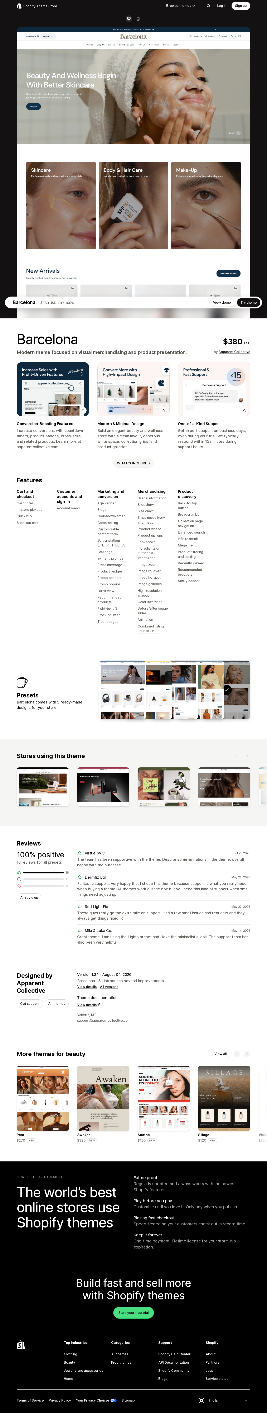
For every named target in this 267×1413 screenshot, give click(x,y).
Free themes (121, 1362)
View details (87, 987)
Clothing (70, 1354)
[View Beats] (122, 690)
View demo (222, 302)
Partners (212, 1362)
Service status (217, 1379)
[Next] (247, 756)
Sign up (241, 6)
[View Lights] (148, 690)
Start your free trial (133, 1313)
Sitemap (128, 1400)
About (210, 1354)
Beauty (69, 1362)
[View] (43, 787)
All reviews (29, 897)
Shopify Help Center (174, 1354)
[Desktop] (129, 18)
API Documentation (173, 1362)
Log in (222, 6)
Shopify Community (173, 1370)
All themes (56, 1003)
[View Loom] (200, 690)
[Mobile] (138, 18)
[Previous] (237, 756)
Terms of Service (30, 1400)
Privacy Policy (60, 1400)
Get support (29, 1003)
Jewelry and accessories (83, 1370)
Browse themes (178, 6)
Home (68, 1379)
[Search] (208, 5)
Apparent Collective (234, 352)
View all (220, 1054)
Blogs (162, 1379)
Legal (210, 1370)
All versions (109, 987)
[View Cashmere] (174, 690)
